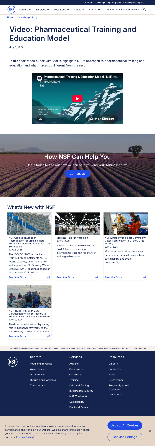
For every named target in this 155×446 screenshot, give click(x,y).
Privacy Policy (24, 437)
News (112, 374)
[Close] (150, 431)
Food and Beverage (41, 363)
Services (41, 9)
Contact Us (115, 369)
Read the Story (17, 277)
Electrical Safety (78, 407)
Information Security (81, 390)
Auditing (74, 363)
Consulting (75, 374)
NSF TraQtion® (78, 396)
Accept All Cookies (125, 425)
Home (10, 17)
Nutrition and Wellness (43, 379)
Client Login (100, 3)
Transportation (38, 385)
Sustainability (76, 401)
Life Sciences (37, 374)
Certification (76, 369)
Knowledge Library (28, 17)
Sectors (23, 9)
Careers (88, 3)
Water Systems (38, 369)
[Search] (145, 9)
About (77, 9)
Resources (60, 9)
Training (74, 379)
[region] (77, 431)
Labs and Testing (79, 385)
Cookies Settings (125, 437)
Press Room (116, 379)
